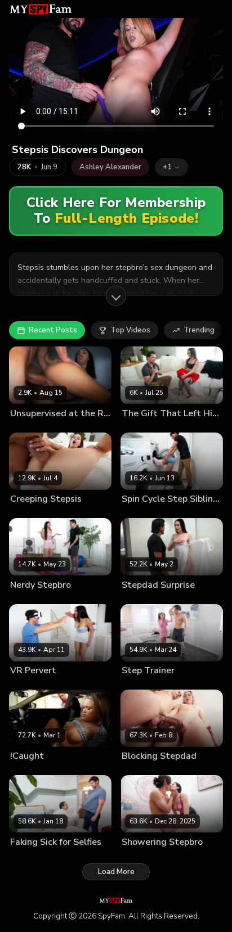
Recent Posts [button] (53, 330)
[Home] (41, 9)
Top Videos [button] (130, 330)
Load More (116, 872)
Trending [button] (199, 330)
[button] (171, 167)
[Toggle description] (116, 296)
